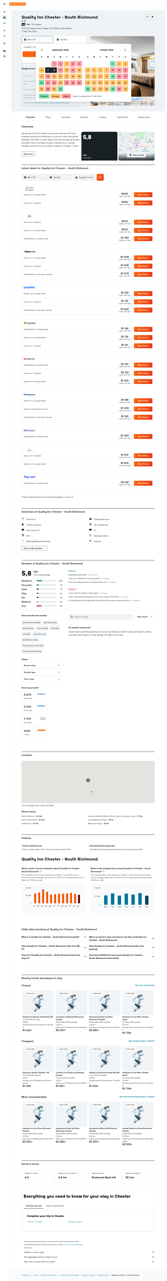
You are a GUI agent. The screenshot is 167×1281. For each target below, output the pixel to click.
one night (26, 634)
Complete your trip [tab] (34, 1206)
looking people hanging (32, 651)
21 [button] (48, 82)
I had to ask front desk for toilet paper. (87, 593)
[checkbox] (35, 696)
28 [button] (48, 89)
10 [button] (67, 70)
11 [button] (73, 70)
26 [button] (79, 82)
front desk (55, 628)
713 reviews (36, 24)
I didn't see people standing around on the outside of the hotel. (98, 597)
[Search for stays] (4, 17)
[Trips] (4, 43)
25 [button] (73, 82)
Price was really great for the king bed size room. (92, 582)
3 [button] (66, 64)
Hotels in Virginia (88, 1275)
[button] (4, 4)
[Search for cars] (4, 23)
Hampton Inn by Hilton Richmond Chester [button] (37, 1129)
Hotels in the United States (69, 1275)
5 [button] (79, 64)
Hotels (36, 1275)
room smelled (42, 628)
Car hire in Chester (35, 1222)
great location (28, 628)
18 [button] (73, 76)
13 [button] (42, 76)
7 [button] (47, 70)
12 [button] (79, 70)
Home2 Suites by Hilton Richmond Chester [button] (137, 1129)
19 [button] (79, 76)
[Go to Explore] (4, 30)
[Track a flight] (4, 36)
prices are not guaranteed (73, 1245)
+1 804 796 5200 (29, 31)
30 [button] (60, 89)
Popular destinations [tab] (55, 1206)
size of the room (39, 634)
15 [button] (54, 76)
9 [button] (60, 70)
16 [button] (60, 76)
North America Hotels (49, 1275)
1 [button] (54, 64)
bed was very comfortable (33, 645)
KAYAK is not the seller (34, 1252)
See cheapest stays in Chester (142, 1041)
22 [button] (54, 82)
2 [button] (60, 64)
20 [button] (41, 82)
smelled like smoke (30, 640)
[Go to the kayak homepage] (17, 4)
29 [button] (54, 89)
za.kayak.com (26, 1275)
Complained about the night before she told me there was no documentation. (103, 600)
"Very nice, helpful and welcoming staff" (89, 578)
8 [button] (54, 70)
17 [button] (67, 76)
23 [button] (60, 82)
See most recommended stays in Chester (137, 1096)
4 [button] (73, 64)
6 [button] (41, 70)
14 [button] (48, 76)
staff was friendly (50, 622)
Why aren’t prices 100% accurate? (39, 1261)
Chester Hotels (102, 1275)
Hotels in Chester (75, 1222)
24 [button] (66, 82)
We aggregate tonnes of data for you (41, 1257)
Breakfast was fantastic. (82, 575)
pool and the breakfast (31, 622)
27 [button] (42, 89)
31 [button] (125, 89)
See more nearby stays (145, 985)
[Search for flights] (4, 12)
